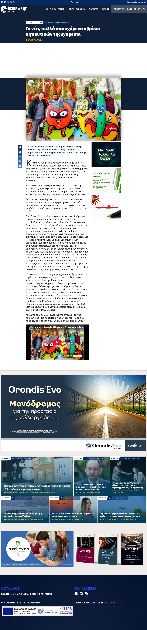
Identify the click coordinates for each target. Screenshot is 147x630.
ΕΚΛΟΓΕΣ (105, 9)
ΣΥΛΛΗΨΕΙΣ (34, 493)
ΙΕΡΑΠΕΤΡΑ (38, 22)
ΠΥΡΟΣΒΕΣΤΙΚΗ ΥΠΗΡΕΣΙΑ (127, 519)
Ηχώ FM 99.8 (7, 594)
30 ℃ (142, 9)
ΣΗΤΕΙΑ (15, 493)
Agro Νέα (81, 9)
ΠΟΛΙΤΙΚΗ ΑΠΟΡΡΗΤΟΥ (28, 603)
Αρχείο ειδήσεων (26, 594)
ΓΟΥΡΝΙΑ (132, 491)
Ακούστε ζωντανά (135, 2)
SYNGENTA (32, 40)
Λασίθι (61, 9)
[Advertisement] (73, 60)
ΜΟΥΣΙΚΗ (71, 519)
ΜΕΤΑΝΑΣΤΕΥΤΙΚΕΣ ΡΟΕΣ (26, 519)
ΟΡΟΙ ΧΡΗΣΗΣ (8, 603)
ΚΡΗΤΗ (71, 9)
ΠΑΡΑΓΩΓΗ (64, 519)
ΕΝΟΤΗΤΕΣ (94, 9)
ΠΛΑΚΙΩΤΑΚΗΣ (82, 492)
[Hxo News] (14, 10)
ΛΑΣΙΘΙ (29, 22)
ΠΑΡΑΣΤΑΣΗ (125, 491)
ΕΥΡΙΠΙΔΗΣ (121, 492)
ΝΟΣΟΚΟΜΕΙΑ (96, 492)
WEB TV (53, 9)
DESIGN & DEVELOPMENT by (95, 603)
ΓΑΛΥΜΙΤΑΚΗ (79, 519)
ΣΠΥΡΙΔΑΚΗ (14, 519)
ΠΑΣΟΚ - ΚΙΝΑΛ (39, 519)
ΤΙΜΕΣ (129, 9)
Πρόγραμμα (45, 594)
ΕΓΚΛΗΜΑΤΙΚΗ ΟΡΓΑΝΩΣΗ (47, 493)
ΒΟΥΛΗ (7, 519)
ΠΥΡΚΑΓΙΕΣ (115, 519)
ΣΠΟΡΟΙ (40, 40)
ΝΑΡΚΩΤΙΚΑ (26, 493)
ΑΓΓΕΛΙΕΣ (120, 9)
